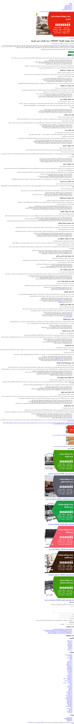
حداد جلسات (26, 403)
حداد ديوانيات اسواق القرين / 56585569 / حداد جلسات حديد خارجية (60, 499)
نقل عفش (70, 710)
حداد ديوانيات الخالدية (45, 49)
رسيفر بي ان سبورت (68, 680)
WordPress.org (69, 720)
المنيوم (70, 658)
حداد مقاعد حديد (56, 423)
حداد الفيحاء (64, 422)
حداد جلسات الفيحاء (54, 422)
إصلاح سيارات (69, 657)
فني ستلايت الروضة (68, 6)
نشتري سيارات (69, 708)
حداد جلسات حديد (48, 422)
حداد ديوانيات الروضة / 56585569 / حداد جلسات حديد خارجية (61, 473)
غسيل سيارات (69, 686)
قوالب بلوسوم (40, 722)
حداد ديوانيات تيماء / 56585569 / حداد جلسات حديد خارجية (61, 549)
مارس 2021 (70, 649)
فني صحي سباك (69, 691)
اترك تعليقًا (54, 43)
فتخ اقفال (70, 688)
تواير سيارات (69, 672)
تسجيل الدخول (69, 717)
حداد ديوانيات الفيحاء (28, 422)
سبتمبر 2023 (69, 641)
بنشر (71, 659)
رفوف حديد (64, 375)
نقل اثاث (70, 709)
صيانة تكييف (69, 685)
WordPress (30, 722)
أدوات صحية (69, 655)
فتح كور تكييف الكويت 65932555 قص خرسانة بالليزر (62, 629)
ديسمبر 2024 (69, 640)
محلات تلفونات (69, 701)
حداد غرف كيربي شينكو (67, 678)
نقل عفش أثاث (69, 711)
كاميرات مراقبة (69, 697)
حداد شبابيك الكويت (61, 302)
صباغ (71, 684)
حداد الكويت (61, 369)
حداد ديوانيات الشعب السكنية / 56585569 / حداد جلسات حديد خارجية (59, 600)
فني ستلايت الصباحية (68, 7)
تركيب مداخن (69, 666)
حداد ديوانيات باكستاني (14, 422)
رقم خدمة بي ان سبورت (67, 682)
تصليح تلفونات (69, 668)
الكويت (65, 722)
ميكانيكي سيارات (69, 706)
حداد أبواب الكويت (49, 95)
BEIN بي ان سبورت (68, 654)
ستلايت (70, 683)
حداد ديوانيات (71, 38)
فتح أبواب (70, 687)
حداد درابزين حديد (66, 316)
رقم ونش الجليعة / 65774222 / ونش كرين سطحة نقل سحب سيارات (60, 632)
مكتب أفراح (70, 705)
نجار (71, 707)
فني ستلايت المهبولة (68, 8)
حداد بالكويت (57, 388)
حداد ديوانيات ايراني (21, 422)
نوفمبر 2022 (70, 644)
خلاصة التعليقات (69, 719)
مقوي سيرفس (69, 703)
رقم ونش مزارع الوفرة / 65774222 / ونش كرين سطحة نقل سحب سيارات (59, 631)
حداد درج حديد (14, 220)
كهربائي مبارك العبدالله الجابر (66, 9)
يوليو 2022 (70, 646)
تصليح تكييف (69, 667)
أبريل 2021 (70, 648)
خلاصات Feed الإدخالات (68, 718)
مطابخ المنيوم (69, 702)
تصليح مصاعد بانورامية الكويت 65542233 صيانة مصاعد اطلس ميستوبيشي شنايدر (57, 630)
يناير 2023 (70, 642)
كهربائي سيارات (69, 699)
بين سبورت (70, 660)
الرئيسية (70, 3)
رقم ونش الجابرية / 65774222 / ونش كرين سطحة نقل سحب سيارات (60, 633)
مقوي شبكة (70, 704)
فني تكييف (70, 417)
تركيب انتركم (69, 661)
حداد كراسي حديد (66, 423)
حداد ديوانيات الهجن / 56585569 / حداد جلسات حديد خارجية (61, 574)
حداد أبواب (70, 673)
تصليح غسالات (69, 669)
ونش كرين (70, 712)
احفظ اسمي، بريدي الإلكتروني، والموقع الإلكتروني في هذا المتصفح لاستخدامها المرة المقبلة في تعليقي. (54, 620)
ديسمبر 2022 (69, 643)
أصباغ (71, 656)
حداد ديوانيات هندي (7, 422)
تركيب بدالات (69, 662)
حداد (68, 367)
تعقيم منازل (70, 670)
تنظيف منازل (69, 671)
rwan (73, 43)
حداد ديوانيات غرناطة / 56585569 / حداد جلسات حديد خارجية (61, 524)
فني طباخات (69, 692)
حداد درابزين (43, 422)
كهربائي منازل (69, 700)
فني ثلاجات (70, 690)
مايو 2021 (70, 647)
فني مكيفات (69, 696)
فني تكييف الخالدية (68, 5)
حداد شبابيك (70, 677)
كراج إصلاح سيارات (68, 698)
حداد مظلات (61, 423)
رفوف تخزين (57, 375)
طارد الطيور (61, 360)
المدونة (70, 4)
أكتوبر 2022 (70, 645)
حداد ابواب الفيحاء (69, 422)
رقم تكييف (70, 681)
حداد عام (70, 423)
